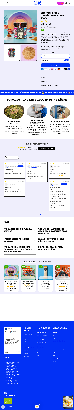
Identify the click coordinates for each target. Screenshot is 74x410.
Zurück (43, 11)
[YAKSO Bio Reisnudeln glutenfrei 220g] (45, 272)
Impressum (55, 361)
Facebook (40, 350)
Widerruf (55, 353)
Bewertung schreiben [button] (46, 148)
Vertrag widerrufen (59, 350)
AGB (54, 356)
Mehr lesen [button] (53, 207)
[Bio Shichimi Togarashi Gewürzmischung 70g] (62, 272)
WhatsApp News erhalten (41, 343)
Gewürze (26, 345)
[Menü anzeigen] (4, 3)
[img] (8, 164)
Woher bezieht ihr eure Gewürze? (16, 240)
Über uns (26, 356)
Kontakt (55, 332)
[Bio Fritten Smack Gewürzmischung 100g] (11, 272)
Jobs (54, 335)
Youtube (39, 353)
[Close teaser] (39, 404)
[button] (44, 21)
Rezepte (26, 353)
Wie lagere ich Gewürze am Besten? (18, 230)
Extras (26, 350)
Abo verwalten (41, 332)
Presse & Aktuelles (59, 341)
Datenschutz (56, 358)
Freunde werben (42, 335)
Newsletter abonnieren (40, 338)
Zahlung (55, 347)
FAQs (54, 338)
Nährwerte (44, 81)
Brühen (26, 342)
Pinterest (40, 356)
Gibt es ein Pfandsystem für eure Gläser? (51, 248)
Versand (55, 344)
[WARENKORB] (69, 3)
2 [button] (36, 214)
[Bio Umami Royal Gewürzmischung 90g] (28, 272)
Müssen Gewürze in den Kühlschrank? (51, 240)
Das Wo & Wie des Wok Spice (49, 85)
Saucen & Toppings (29, 348)
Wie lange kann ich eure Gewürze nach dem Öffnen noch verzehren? (18, 249)
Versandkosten (52, 27)
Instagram (40, 347)
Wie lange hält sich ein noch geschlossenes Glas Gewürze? (52, 231)
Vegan (25, 339)
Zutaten (43, 77)
